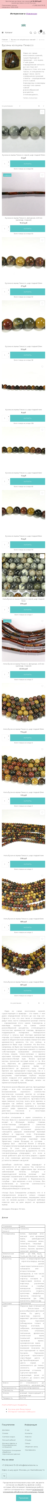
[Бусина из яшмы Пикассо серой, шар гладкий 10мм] (23, 131)
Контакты (28, 1433)
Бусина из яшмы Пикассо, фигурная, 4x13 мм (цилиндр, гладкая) (23, 219)
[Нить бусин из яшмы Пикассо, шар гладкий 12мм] (23, 768)
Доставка (5, 1430)
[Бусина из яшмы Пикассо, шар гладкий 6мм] (23, 448)
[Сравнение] (34, 32)
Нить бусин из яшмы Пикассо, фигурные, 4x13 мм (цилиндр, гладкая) (23, 665)
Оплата (5, 1433)
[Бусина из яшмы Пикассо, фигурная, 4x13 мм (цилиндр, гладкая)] (23, 194)
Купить (28, 164)
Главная (5, 40)
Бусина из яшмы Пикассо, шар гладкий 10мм (23, 283)
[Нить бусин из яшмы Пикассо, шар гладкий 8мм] (23, 957)
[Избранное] (38, 32)
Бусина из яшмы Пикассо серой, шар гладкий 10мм (23, 155)
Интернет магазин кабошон (21, 1412)
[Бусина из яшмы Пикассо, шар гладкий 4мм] (23, 385)
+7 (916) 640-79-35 (38, 5)
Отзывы (28, 1440)
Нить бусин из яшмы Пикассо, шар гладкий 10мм (23, 729)
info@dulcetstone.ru (28, 1465)
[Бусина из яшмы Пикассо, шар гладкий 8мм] (23, 512)
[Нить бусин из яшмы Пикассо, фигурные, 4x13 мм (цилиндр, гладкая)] (23, 640)
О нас (27, 1430)
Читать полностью (30, 98)
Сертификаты (30, 1450)
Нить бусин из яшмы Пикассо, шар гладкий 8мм (23, 982)
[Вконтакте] (4, 1476)
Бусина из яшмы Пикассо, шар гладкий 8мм (23, 536)
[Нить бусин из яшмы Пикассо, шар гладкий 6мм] (23, 894)
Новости (28, 1437)
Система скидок (8, 1437)
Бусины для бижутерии (19, 1409)
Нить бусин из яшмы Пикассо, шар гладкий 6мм (24, 919)
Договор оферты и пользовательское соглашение (9, 1445)
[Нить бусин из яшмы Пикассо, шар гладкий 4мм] (23, 831)
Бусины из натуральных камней (23, 40)
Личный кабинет (9, 1440)
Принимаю (23, 1498)
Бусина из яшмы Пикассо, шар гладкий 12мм (23, 346)
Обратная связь (31, 1447)
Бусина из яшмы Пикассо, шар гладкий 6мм (23, 473)
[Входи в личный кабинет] (43, 32)
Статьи (27, 1443)
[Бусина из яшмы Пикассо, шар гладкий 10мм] (23, 259)
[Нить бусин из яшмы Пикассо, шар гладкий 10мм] (23, 705)
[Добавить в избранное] (42, 112)
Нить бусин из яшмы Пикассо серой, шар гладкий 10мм (23, 600)
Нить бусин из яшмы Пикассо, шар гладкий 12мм (23, 792)
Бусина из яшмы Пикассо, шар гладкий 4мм (23, 410)
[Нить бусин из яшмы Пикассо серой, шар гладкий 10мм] (23, 575)
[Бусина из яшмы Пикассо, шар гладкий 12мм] (23, 322)
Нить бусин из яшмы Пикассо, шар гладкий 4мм (24, 855)
